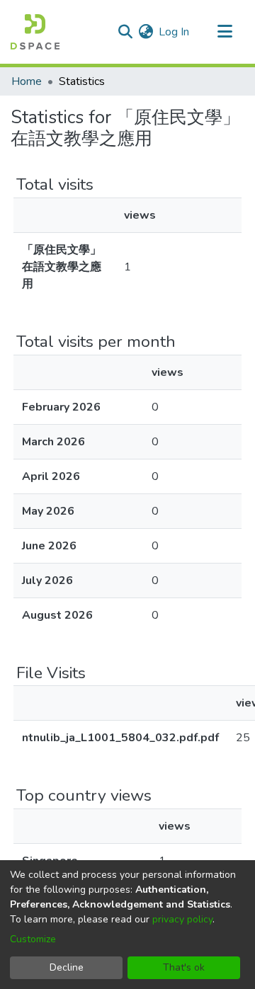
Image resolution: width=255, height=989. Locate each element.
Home (26, 81)
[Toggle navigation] (224, 31)
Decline (67, 967)
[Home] (35, 32)
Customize (33, 939)
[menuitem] (145, 31)
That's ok (184, 967)
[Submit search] (125, 31)
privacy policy (182, 919)
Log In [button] (175, 32)
